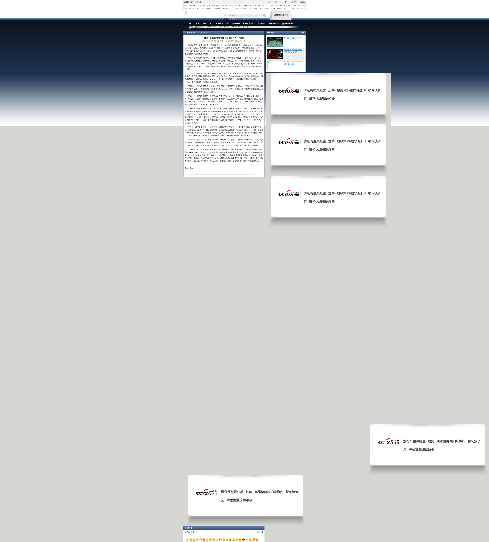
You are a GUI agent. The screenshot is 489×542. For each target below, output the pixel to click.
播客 (285, 8)
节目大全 (208, 8)
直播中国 (218, 8)
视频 (191, 2)
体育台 (200, 33)
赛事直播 (225, 8)
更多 (302, 33)
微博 (280, 6)
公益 (240, 6)
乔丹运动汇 (289, 23)
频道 (298, 8)
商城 (272, 6)
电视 (185, 8)
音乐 (217, 6)
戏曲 (213, 6)
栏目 (302, 8)
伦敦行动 (233, 19)
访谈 (294, 6)
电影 (255, 8)
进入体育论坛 (229, 41)
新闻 (190, 6)
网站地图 (198, 2)
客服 (295, 2)
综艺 (204, 6)
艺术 (236, 6)
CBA (244, 19)
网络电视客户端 (240, 8)
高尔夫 (245, 23)
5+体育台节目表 (224, 27)
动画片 (273, 8)
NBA (239, 19)
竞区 (193, 27)
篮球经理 (219, 23)
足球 (197, 23)
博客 (285, 6)
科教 (222, 6)
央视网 (186, 2)
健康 (258, 6)
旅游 (254, 6)
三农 (267, 6)
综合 (227, 23)
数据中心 (236, 23)
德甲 (253, 19)
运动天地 (275, 23)
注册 (291, 2)
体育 (199, 6)
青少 (226, 6)
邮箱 (298, 6)
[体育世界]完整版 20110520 (293, 38)
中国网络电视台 (190, 33)
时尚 (263, 6)
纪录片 (267, 8)
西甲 (258, 19)
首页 (185, 6)
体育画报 (201, 27)
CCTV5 (254, 23)
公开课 (279, 8)
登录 (286, 2)
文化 (231, 6)
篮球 (204, 23)
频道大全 (191, 8)
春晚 (208, 6)
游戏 (303, 6)
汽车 (249, 6)
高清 (250, 8)
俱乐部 (262, 23)
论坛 (289, 6)
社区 (276, 6)
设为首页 (302, 2)
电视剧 (261, 8)
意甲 (249, 19)
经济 (194, 6)
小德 (262, 19)
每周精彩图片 (211, 27)
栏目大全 (200, 8)
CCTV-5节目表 (237, 27)
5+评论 (247, 27)
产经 (245, 6)
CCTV (292, 8)
